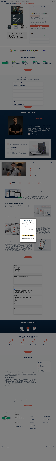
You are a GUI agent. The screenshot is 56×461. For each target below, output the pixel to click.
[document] (28, 230)
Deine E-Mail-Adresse (25, 226)
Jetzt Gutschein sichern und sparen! (28, 235)
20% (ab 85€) (24, 233)
